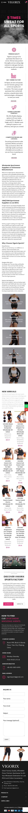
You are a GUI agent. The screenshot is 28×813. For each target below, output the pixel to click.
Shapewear (7, 434)
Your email (6, 706)
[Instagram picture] (7, 754)
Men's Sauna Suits (8, 477)
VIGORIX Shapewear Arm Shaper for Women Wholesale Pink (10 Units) (20, 532)
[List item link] (14, 786)
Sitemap (21, 807)
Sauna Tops (20, 438)
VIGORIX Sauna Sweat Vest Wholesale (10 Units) (20, 502)
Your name (6, 699)
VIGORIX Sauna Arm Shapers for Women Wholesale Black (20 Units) (20, 430)
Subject (5, 713)
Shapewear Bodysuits (8, 436)
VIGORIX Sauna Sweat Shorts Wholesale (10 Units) (8, 502)
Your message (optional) (11, 720)
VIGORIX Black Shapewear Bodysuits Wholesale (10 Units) (8, 428)
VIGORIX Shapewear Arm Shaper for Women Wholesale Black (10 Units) (8, 533)
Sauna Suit (8, 508)
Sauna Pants (7, 510)
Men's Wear (7, 475)
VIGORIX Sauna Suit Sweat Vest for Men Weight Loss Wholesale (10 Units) (8, 467)
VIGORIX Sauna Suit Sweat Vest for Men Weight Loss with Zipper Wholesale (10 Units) (20, 468)
